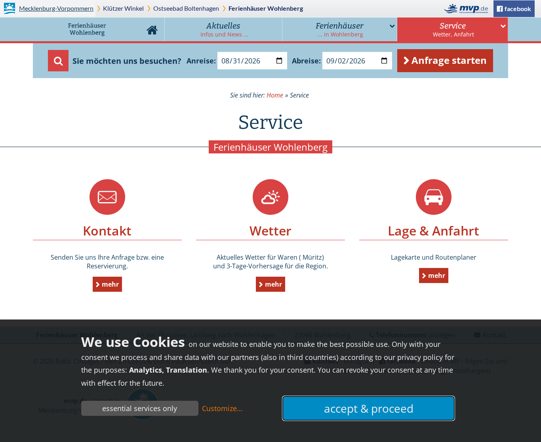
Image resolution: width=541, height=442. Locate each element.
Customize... (222, 408)
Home (152, 29)
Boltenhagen (186, 8)
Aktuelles (224, 29)
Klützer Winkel (123, 8)
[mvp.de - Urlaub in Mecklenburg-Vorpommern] (468, 8)
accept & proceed (368, 408)
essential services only (139, 408)
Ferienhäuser (339, 29)
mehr (110, 284)
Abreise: (306, 60)
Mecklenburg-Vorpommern (56, 8)
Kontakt (107, 197)
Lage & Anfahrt (433, 197)
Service (453, 29)
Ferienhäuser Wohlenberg (266, 8)
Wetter (270, 197)
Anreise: (201, 60)
